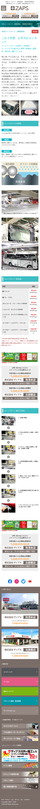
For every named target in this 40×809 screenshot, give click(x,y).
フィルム (6, 681)
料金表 (35, 31)
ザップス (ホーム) (9, 711)
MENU (3, 6)
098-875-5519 (21, 376)
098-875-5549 (21, 391)
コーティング (8, 672)
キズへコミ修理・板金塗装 (12, 701)
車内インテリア (9, 691)
